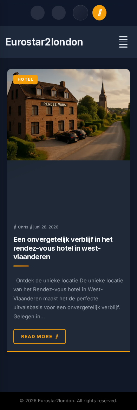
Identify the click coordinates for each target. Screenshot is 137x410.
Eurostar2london (44, 42)
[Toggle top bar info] (80, 12)
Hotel (25, 79)
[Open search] (38, 13)
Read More (36, 336)
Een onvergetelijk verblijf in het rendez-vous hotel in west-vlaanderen (62, 248)
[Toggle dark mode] (59, 13)
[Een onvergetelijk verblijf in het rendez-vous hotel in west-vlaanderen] (68, 143)
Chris (23, 227)
